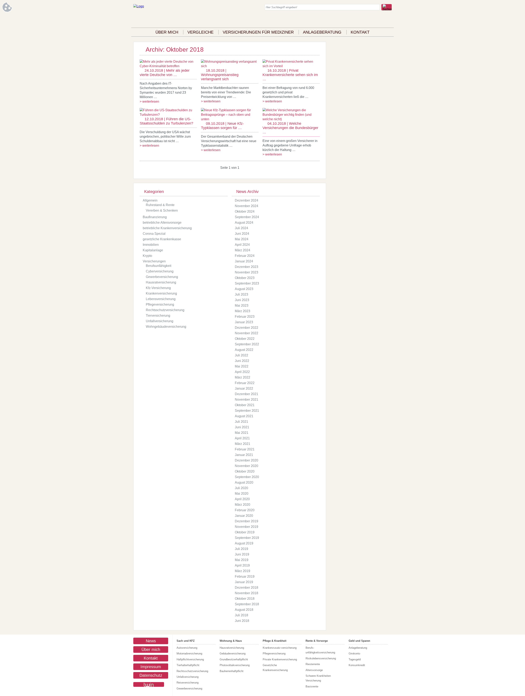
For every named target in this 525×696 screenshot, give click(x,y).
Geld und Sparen (359, 640)
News (151, 641)
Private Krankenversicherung (280, 659)
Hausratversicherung (161, 282)
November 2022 (246, 333)
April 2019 (242, 565)
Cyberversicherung (159, 271)
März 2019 (242, 571)
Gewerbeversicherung (162, 277)
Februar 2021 (245, 449)
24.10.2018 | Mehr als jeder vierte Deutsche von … (164, 72)
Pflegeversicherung (160, 304)
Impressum (150, 666)
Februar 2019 (245, 576)
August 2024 (244, 222)
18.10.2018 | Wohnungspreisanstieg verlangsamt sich (220, 74)
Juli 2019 (241, 549)
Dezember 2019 (246, 521)
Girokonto (354, 653)
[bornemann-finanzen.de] (138, 6)
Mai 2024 (241, 239)
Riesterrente (313, 664)
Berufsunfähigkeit (158, 266)
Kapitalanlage (153, 250)
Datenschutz (150, 675)
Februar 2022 (245, 383)
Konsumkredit (357, 665)
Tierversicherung (158, 315)
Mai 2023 (241, 305)
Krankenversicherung (161, 293)
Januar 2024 (244, 261)
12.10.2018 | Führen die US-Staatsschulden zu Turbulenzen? (166, 121)
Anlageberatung (322, 32)
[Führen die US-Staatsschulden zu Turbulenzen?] (168, 114)
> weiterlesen (149, 101)
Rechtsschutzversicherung (165, 310)
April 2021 (242, 438)
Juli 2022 (241, 355)
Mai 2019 (241, 560)
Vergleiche (200, 32)
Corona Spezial (154, 233)
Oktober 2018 (245, 598)
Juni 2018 (242, 620)
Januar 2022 (244, 388)
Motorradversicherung (189, 653)
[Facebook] (364, 20)
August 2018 (244, 609)
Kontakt (360, 32)
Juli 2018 (241, 615)
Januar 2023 (244, 322)
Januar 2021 (244, 455)
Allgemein (150, 200)
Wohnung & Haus (231, 640)
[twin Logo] (148, 684)
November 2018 (246, 593)
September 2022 (247, 344)
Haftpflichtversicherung (190, 659)
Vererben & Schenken (162, 210)
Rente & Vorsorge (317, 640)
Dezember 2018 (246, 587)
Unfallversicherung (159, 321)
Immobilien (151, 244)
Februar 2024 (245, 255)
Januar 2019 (244, 582)
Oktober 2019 (245, 532)
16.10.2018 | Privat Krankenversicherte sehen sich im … (290, 74)
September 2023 (247, 283)
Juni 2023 (242, 300)
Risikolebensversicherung (321, 658)
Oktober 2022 (245, 338)
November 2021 (246, 399)
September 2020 (247, 477)
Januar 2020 (244, 515)
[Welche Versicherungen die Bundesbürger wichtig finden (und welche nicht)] (291, 119)
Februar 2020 (245, 510)
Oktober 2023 (245, 278)
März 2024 (242, 250)
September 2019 (247, 538)
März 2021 (242, 443)
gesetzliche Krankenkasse (162, 239)
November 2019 (246, 526)
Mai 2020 (241, 493)
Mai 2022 (241, 366)
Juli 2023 (241, 294)
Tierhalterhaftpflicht (188, 665)
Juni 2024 (242, 233)
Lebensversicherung (161, 299)
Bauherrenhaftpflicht (231, 671)
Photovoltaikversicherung (235, 665)
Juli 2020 (241, 488)
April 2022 (242, 372)
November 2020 (246, 466)
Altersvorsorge (314, 670)
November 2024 (246, 206)
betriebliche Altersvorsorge (162, 222)
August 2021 (244, 416)
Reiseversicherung (188, 682)
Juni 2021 (242, 427)
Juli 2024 (241, 228)
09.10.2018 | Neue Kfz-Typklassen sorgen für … (222, 125)
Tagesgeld (355, 659)
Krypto (147, 255)
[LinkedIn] (380, 20)
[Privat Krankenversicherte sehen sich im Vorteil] (291, 66)
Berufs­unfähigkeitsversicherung (320, 650)
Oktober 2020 (245, 471)
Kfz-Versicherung (158, 288)
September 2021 (247, 410)
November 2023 (246, 272)
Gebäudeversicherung (232, 653)
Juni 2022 (242, 361)
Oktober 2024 (245, 211)
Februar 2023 (245, 316)
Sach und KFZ (186, 640)
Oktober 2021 (245, 405)
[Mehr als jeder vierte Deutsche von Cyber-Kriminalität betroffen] (168, 66)
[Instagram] (372, 20)
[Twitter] (389, 20)
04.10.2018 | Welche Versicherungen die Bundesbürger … (290, 127)
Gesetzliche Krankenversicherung (275, 667)
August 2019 (244, 543)
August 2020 (244, 482)
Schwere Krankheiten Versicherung (318, 678)
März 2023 (242, 311)
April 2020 (242, 499)
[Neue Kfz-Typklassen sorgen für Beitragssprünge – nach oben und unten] (229, 119)
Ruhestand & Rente (160, 205)
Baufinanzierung (155, 217)
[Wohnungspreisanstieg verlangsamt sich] (229, 66)
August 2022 (244, 349)
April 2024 (242, 244)
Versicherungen (154, 261)
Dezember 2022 (246, 327)
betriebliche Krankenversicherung (167, 228)
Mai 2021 (241, 432)
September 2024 (247, 217)
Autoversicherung (187, 647)
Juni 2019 (242, 554)
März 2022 (242, 377)
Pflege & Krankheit (274, 640)
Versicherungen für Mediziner (258, 32)
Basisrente (312, 686)
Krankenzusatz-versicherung (280, 647)
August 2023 (244, 289)
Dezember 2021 (246, 394)
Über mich (166, 32)
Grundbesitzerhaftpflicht (234, 659)
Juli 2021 (241, 421)
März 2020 (242, 504)
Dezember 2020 (246, 460)
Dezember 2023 (246, 267)
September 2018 (247, 604)
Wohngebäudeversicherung (166, 326)
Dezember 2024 (246, 200)
